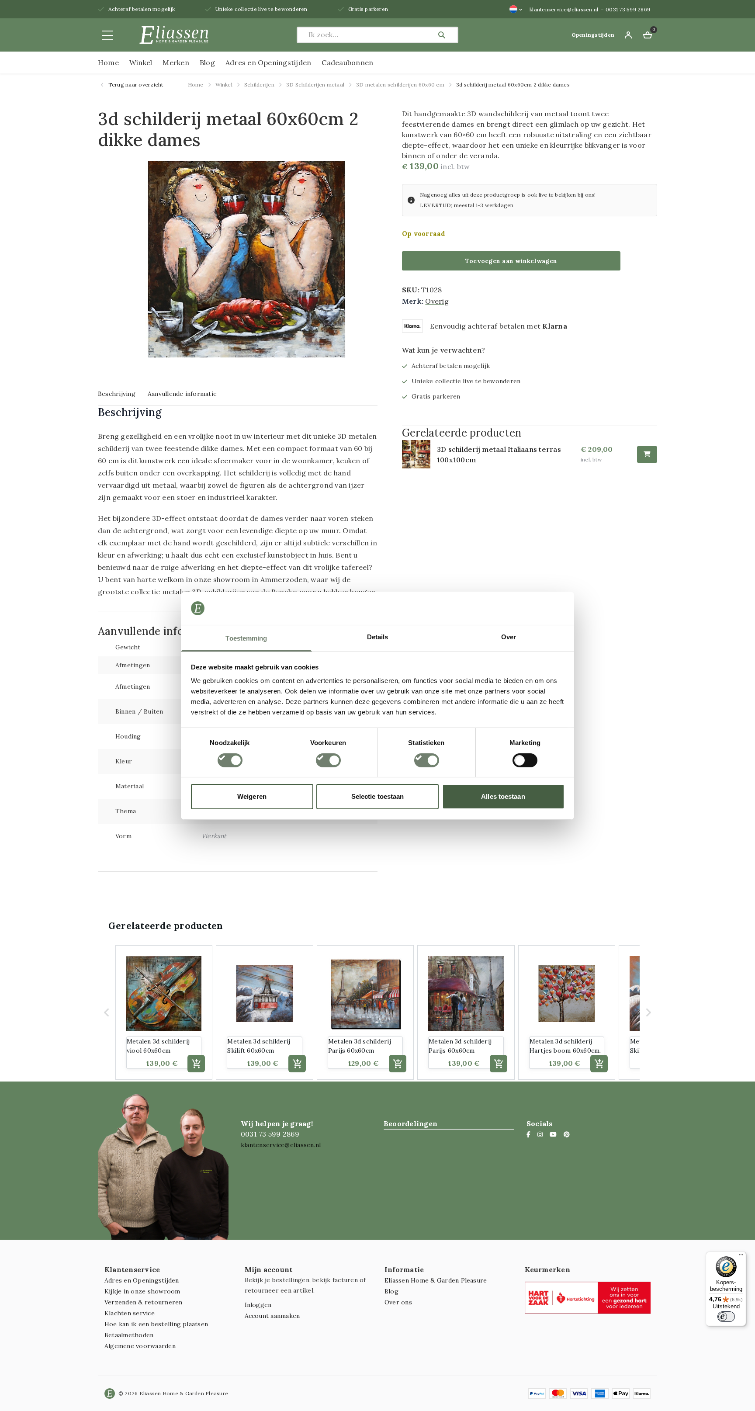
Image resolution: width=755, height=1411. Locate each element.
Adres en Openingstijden (268, 62)
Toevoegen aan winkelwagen (511, 261)
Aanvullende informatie (182, 394)
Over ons (398, 1302)
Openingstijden (592, 34)
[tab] (116, 393)
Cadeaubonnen (347, 62)
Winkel (140, 62)
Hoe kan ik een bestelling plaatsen (156, 1324)
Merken (176, 62)
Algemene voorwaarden (140, 1346)
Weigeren (252, 796)
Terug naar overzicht (135, 84)
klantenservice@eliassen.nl (564, 9)
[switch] (328, 760)
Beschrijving (116, 394)
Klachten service (129, 1313)
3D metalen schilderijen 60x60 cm (400, 84)
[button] (106, 1012)
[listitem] (163, 1012)
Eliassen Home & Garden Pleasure (435, 1280)
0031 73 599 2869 (628, 9)
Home (108, 62)
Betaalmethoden (128, 1335)
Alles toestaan (503, 796)
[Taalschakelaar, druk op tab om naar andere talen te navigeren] (516, 9)
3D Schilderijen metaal (315, 84)
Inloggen (258, 1305)
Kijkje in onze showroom (142, 1291)
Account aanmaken (272, 1316)
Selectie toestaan (377, 796)
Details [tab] (377, 637)
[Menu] (741, 1257)
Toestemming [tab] (246, 638)
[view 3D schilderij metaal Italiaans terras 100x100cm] (419, 454)
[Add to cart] (196, 1063)
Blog (207, 62)
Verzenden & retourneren (143, 1302)
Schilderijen (259, 84)
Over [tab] (508, 637)
